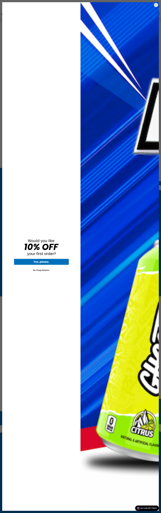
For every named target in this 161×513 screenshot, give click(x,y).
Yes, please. (41, 262)
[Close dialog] (156, 5)
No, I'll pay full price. (41, 270)
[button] (147, 508)
